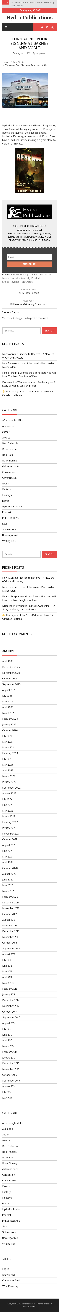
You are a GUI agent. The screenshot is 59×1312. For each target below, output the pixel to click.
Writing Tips (9, 540)
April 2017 (7, 1040)
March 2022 (8, 816)
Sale (4, 523)
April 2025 (7, 707)
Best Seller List (10, 443)
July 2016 (6, 1092)
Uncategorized (10, 535)
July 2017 (6, 1028)
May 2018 (7, 971)
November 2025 (11, 672)
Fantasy (6, 489)
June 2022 (7, 804)
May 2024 (7, 741)
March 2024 (8, 747)
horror (5, 500)
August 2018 (8, 954)
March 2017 (8, 1046)
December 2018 (10, 931)
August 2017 (8, 1023)
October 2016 (9, 1074)
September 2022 (11, 787)
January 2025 (9, 724)
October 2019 (9, 914)
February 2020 (10, 896)
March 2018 (8, 982)
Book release (9, 449)
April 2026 (7, 661)
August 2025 (9, 690)
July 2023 (7, 758)
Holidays (7, 495)
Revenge (15, 281)
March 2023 (8, 776)
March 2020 (8, 891)
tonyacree (41, 53)
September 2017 (11, 1017)
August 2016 (8, 1086)
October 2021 (9, 839)
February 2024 (10, 753)
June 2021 (7, 850)
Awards (6, 437)
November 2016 (10, 1069)
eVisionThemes (30, 1306)
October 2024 (10, 730)
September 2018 (11, 948)
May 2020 (7, 885)
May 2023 (7, 764)
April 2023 (7, 770)
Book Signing (20, 274)
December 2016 (10, 1063)
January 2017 (8, 1057)
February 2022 (10, 822)
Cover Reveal (9, 477)
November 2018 (10, 937)
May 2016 (7, 1097)
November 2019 (10, 908)
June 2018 (7, 965)
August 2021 (8, 845)
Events (6, 483)
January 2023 (9, 781)
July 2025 (7, 695)
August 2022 (9, 793)
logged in (21, 318)
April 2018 (7, 977)
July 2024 (7, 735)
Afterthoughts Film (12, 420)
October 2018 (9, 942)
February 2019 (9, 925)
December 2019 (10, 902)
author (5, 431)
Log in (5, 1268)
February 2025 (10, 718)
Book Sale (7, 454)
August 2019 (8, 919)
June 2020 (7, 879)
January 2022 (9, 827)
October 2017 (9, 1011)
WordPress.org (10, 1286)
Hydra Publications (29, 18)
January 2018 (8, 994)
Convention (8, 472)
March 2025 (8, 712)
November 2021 (10, 833)
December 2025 (11, 667)
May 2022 (7, 810)
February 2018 (9, 988)
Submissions (9, 529)
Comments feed (11, 1280)
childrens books (11, 466)
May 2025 (7, 701)
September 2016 (11, 1080)
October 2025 (10, 678)
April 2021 (7, 862)
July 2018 (6, 959)
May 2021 (7, 856)
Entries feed (8, 1274)
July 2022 (7, 799)
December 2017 (10, 1000)
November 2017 (10, 1005)
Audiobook (8, 426)
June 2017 (7, 1034)
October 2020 (10, 868)
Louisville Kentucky (20, 278)
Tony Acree (26, 281)
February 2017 (9, 1051)
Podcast (6, 512)
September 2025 (11, 684)
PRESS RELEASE (11, 518)
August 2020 (9, 873)
